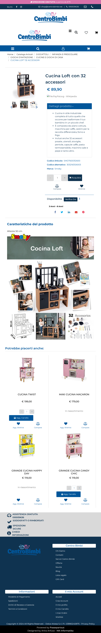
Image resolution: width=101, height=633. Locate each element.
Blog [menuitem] (58, 571)
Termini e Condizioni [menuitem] (17, 609)
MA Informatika (65, 630)
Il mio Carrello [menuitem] (62, 609)
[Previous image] (11, 107)
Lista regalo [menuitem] (61, 575)
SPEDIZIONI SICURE (19, 527)
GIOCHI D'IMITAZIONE (22, 57)
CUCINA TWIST (27, 394)
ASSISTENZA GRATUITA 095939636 (25, 516)
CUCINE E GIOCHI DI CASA (49, 57)
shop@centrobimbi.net (51, 6)
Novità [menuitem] (59, 567)
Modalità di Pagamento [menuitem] (19, 597)
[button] (24, 84)
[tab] (69, 106)
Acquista (76, 177)
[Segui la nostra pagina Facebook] (17, 7)
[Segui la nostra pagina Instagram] (21, 7)
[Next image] (36, 107)
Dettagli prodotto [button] (60, 106)
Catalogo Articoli (25, 54)
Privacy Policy (88, 624)
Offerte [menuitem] (59, 563)
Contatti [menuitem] (59, 555)
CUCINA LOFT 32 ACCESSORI (25, 60)
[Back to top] (94, 626)
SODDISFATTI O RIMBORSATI (28, 520)
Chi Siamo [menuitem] (60, 551)
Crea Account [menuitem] (62, 601)
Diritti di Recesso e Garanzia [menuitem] (21, 605)
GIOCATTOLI (42, 54)
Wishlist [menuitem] (59, 617)
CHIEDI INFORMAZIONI (20, 533)
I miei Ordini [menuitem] (61, 613)
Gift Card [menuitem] (60, 579)
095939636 (74, 6)
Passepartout (57, 627)
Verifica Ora (70, 199)
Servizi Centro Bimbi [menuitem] (65, 559)
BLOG (10, 7)
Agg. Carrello (22, 418)
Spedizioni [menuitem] (13, 601)
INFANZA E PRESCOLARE (65, 54)
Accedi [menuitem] (59, 597)
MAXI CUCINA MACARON (74, 394)
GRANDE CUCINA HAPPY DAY (27, 472)
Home (10, 54)
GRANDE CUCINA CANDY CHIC (74, 472)
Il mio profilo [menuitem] (61, 605)
